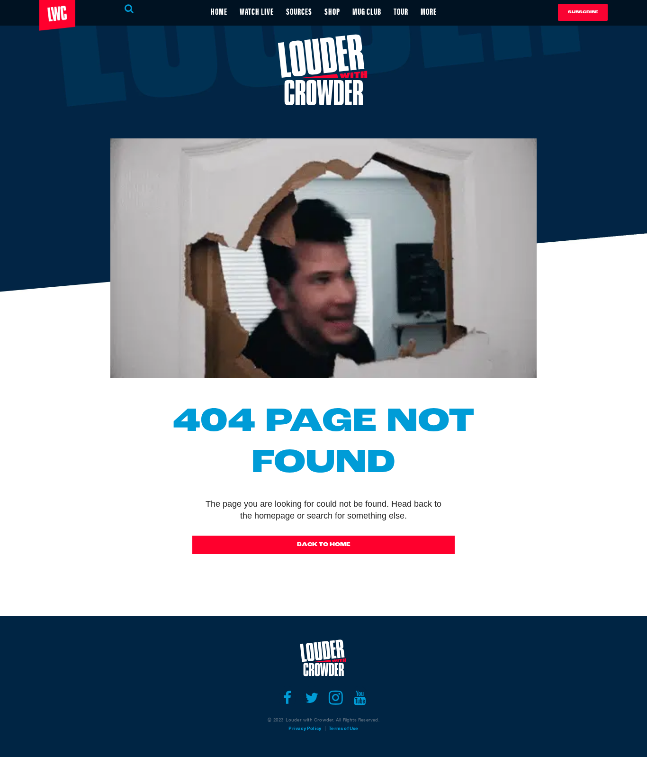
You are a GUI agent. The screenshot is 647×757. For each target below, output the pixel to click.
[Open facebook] (287, 698)
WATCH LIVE (257, 11)
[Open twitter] (311, 698)
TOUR (401, 11)
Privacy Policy (304, 728)
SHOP (332, 11)
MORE (429, 11)
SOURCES (299, 11)
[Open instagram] (335, 698)
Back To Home (323, 544)
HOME (219, 11)
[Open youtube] (359, 698)
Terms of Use (343, 728)
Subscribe (583, 12)
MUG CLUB (366, 11)
